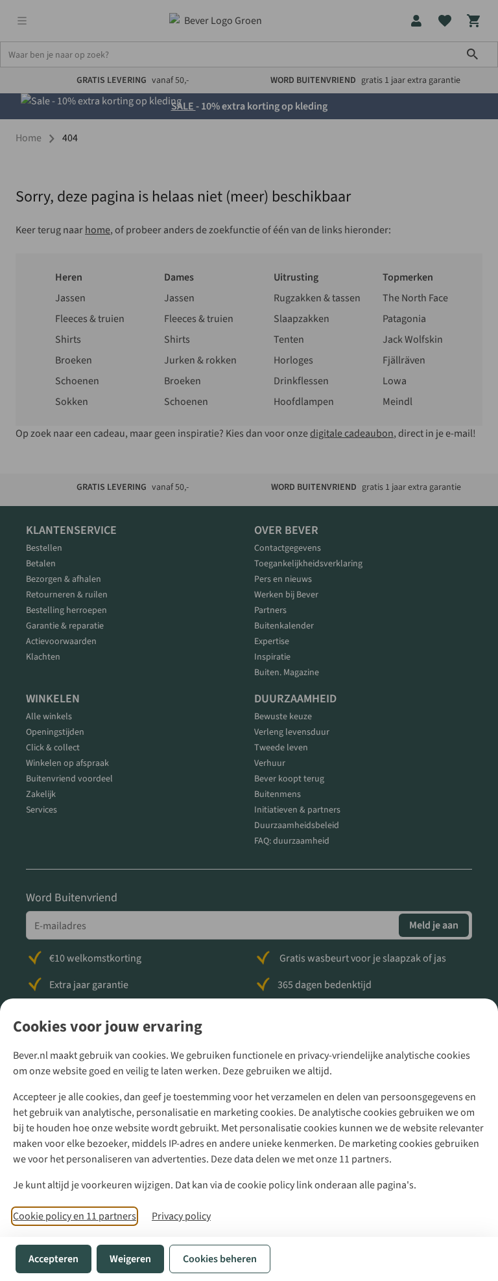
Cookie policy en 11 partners (74, 1216)
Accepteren (53, 1259)
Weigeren (130, 1259)
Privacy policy (181, 1216)
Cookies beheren (220, 1259)
